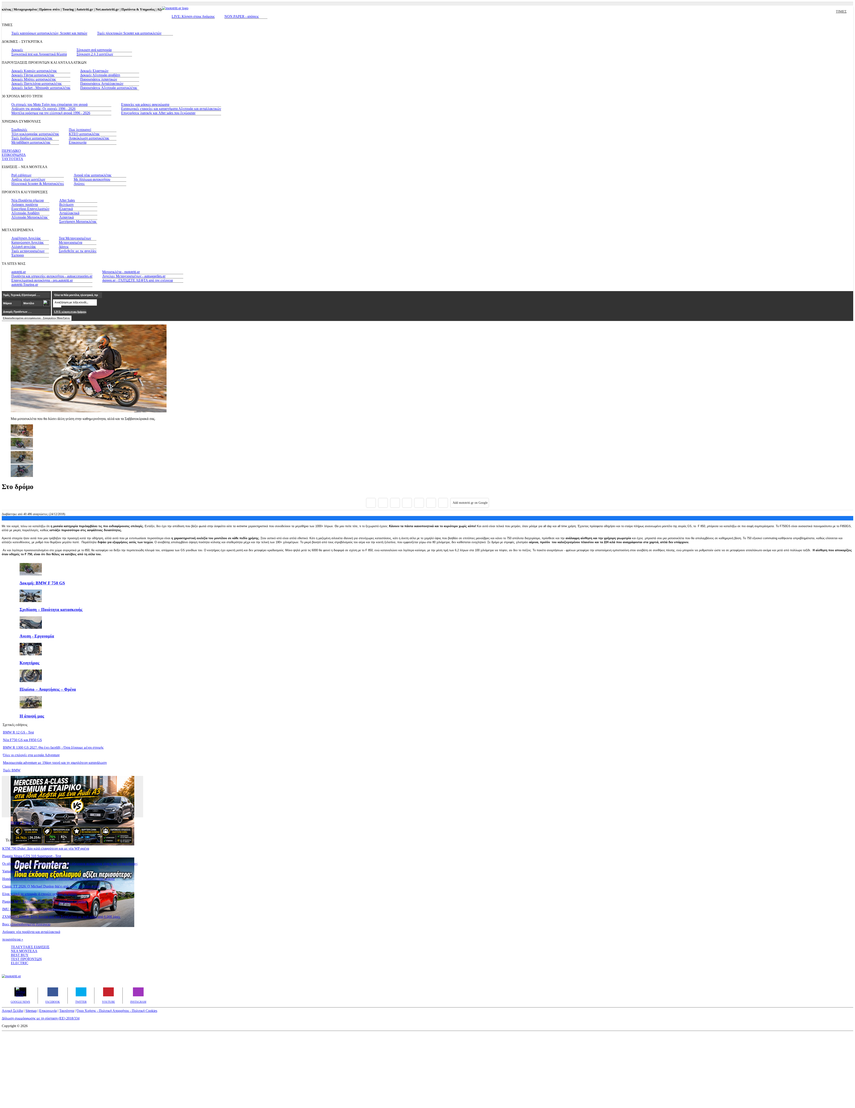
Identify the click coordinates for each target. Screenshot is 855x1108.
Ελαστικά (66, 209)
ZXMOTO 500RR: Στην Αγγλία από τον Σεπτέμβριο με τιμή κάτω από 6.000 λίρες (61, 917)
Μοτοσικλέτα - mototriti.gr (121, 272)
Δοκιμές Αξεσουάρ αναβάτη (100, 75)
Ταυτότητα (66, 1011)
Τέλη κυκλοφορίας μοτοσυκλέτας (35, 134)
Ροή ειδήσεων (21, 175)
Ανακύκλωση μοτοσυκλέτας (89, 138)
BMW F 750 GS (22, 823)
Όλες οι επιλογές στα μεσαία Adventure (31, 755)
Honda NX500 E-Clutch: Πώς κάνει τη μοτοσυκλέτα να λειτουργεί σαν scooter (58, 879)
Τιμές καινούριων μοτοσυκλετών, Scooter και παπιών (49, 33)
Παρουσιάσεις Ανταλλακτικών (101, 83)
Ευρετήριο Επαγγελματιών (30, 209)
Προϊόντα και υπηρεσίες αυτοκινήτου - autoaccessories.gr (51, 276)
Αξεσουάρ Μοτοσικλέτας (29, 217)
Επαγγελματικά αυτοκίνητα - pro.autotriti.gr (42, 280)
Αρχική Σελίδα (12, 1011)
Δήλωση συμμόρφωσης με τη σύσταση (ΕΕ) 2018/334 (40, 1018)
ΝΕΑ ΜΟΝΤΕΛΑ (24, 951)
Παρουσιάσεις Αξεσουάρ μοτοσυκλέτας (108, 88)
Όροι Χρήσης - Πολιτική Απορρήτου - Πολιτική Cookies (117, 1011)
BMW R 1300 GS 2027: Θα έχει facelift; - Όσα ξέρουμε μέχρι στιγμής (53, 747)
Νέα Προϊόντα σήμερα (27, 200)
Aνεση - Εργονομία (37, 636)
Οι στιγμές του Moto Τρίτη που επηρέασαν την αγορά (49, 104)
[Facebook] (371, 503)
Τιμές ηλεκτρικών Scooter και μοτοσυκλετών (129, 33)
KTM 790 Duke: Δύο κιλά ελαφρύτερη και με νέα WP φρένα (45, 848)
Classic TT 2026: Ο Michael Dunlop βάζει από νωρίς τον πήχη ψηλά (50, 886)
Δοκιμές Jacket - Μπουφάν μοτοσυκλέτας (40, 88)
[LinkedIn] (431, 503)
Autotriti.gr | (67, 9)
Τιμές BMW (11, 770)
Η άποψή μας (32, 716)
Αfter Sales (67, 200)
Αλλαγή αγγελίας (23, 247)
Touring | (51, 9)
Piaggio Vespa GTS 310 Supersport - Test (31, 856)
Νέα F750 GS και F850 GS (22, 740)
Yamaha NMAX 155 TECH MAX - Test (31, 871)
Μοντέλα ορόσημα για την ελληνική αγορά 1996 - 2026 (50, 113)
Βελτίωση (66, 204)
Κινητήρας (29, 662)
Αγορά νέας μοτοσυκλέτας (92, 175)
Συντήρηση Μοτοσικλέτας (77, 221)
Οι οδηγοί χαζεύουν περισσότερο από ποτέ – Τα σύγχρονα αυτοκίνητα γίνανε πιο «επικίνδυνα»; (70, 863)
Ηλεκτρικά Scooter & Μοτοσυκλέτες (37, 183)
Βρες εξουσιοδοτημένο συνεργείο (26, 924)
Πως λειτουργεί (80, 130)
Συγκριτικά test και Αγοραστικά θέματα (39, 54)
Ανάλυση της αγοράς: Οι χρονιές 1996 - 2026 (43, 109)
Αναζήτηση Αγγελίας (26, 238)
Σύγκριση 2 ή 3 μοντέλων (95, 54)
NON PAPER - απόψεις (241, 16)
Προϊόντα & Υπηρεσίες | (121, 9)
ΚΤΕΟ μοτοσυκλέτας (84, 134)
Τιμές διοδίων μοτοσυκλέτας (31, 138)
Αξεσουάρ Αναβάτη (25, 213)
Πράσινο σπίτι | (32, 9)
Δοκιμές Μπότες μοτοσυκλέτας (33, 79)
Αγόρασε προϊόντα (24, 204)
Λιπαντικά (66, 217)
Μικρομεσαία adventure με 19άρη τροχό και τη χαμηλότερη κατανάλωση (55, 763)
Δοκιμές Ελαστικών (94, 71)
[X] (383, 503)
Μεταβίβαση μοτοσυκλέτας (30, 142)
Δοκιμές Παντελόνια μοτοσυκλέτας (36, 83)
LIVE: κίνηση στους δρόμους (70, 311)
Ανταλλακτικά (69, 213)
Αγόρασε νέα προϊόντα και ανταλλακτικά (31, 932)
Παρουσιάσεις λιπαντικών (98, 79)
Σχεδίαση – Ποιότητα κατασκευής (51, 609)
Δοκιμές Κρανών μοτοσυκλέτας (34, 71)
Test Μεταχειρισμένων (75, 238)
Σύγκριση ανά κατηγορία (94, 50)
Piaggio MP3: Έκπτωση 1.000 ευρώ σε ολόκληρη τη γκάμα (44, 901)
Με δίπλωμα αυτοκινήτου (92, 179)
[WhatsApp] (419, 503)
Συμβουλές (19, 130)
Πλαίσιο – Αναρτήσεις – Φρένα (48, 689)
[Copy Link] (443, 503)
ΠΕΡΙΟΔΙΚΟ (11, 151)
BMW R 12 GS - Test (18, 732)
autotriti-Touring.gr (24, 284)
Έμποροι (17, 255)
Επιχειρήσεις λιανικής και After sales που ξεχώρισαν (158, 113)
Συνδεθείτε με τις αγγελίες (77, 251)
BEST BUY (19, 955)
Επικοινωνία (77, 142)
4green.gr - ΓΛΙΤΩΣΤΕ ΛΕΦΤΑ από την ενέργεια (137, 280)
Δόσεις (64, 247)
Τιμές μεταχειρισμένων (28, 251)
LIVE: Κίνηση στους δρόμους (193, 16)
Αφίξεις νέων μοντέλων (28, 179)
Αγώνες (79, 183)
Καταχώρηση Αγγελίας (27, 242)
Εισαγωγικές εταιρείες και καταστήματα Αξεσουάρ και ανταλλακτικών (171, 109)
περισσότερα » (12, 939)
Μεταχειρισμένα (70, 242)
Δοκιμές (17, 50)
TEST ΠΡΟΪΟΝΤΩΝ (26, 959)
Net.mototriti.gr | (90, 9)
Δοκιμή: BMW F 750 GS (42, 583)
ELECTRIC (19, 963)
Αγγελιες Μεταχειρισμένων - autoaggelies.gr (133, 276)
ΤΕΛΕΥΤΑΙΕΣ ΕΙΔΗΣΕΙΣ (30, 947)
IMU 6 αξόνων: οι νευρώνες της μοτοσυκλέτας (35, 909)
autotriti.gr (18, 272)
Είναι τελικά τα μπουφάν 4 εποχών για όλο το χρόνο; (39, 894)
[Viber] (407, 503)
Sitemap (31, 1011)
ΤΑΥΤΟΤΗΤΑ (12, 159)
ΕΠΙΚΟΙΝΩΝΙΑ (14, 155)
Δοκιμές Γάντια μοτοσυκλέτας (32, 75)
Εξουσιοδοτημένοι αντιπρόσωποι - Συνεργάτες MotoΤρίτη (36, 318)
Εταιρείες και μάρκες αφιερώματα (145, 104)
